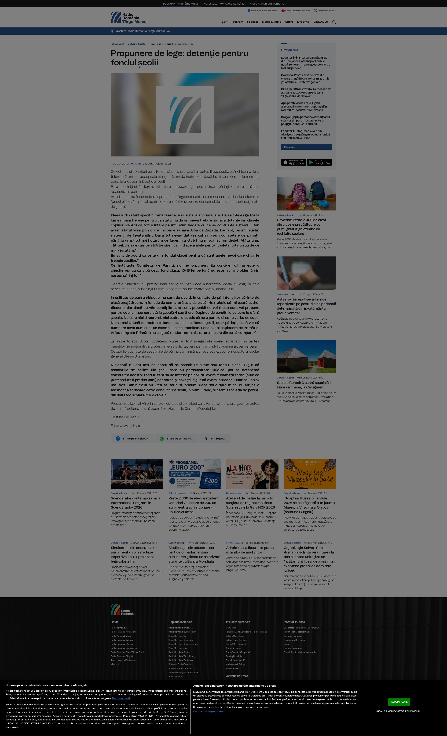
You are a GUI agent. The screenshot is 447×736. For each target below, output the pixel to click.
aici (120, 716)
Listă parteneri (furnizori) (208, 711)
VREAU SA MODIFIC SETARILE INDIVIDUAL (398, 711)
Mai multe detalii (121, 698)
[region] (223, 708)
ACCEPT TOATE (399, 702)
